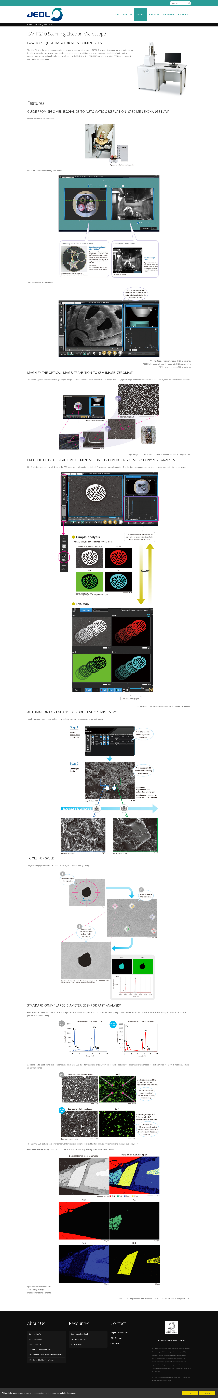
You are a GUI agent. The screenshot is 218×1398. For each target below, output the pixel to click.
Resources (153, 14)
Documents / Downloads (79, 1334)
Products (140, 14)
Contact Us (115, 1343)
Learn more (71, 1393)
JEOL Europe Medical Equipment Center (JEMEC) (45, 1355)
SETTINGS (207, 1393)
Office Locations (35, 1344)
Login (165, 3)
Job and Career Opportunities (39, 1350)
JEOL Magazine (169, 14)
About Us (127, 14)
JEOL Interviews (76, 1344)
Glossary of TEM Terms (79, 1339)
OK (190, 1393)
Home (117, 14)
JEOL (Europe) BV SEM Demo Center (41, 1360)
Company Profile (35, 1334)
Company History (35, 1339)
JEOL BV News (183, 14)
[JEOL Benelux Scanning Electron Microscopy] (45, 14)
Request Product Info (119, 1332)
